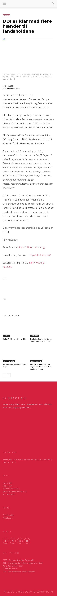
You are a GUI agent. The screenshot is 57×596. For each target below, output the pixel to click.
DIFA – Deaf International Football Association (19, 572)
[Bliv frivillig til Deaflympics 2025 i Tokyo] (15, 353)
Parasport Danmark (10, 569)
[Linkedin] (25, 306)
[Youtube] (27, 541)
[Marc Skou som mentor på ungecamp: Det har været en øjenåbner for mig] (42, 353)
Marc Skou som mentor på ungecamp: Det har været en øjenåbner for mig (40, 366)
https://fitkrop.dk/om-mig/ (32, 247)
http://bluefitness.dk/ (40, 255)
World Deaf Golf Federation (13, 566)
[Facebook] (19, 306)
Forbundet (34, 336)
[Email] (31, 306)
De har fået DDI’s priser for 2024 (14, 339)
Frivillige (6, 15)
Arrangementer (9, 361)
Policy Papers (7, 518)
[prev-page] (4, 375)
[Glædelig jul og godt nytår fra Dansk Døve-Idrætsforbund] (42, 328)
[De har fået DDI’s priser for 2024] (15, 328)
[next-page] (9, 375)
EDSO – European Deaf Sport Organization (18, 560)
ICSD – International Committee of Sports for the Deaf (22, 563)
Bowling (6, 336)
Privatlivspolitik (8, 515)
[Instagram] (12, 541)
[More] (38, 306)
